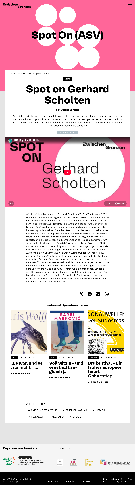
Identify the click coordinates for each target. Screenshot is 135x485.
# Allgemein (56, 417)
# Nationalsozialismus (42, 410)
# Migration (35, 417)
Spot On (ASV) (34, 74)
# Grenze (75, 417)
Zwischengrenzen (17, 74)
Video (46, 74)
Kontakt (86, 481)
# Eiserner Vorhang (75, 410)
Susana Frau (126, 479)
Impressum (53, 481)
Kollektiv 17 (122, 482)
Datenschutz (70, 481)
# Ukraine (99, 410)
